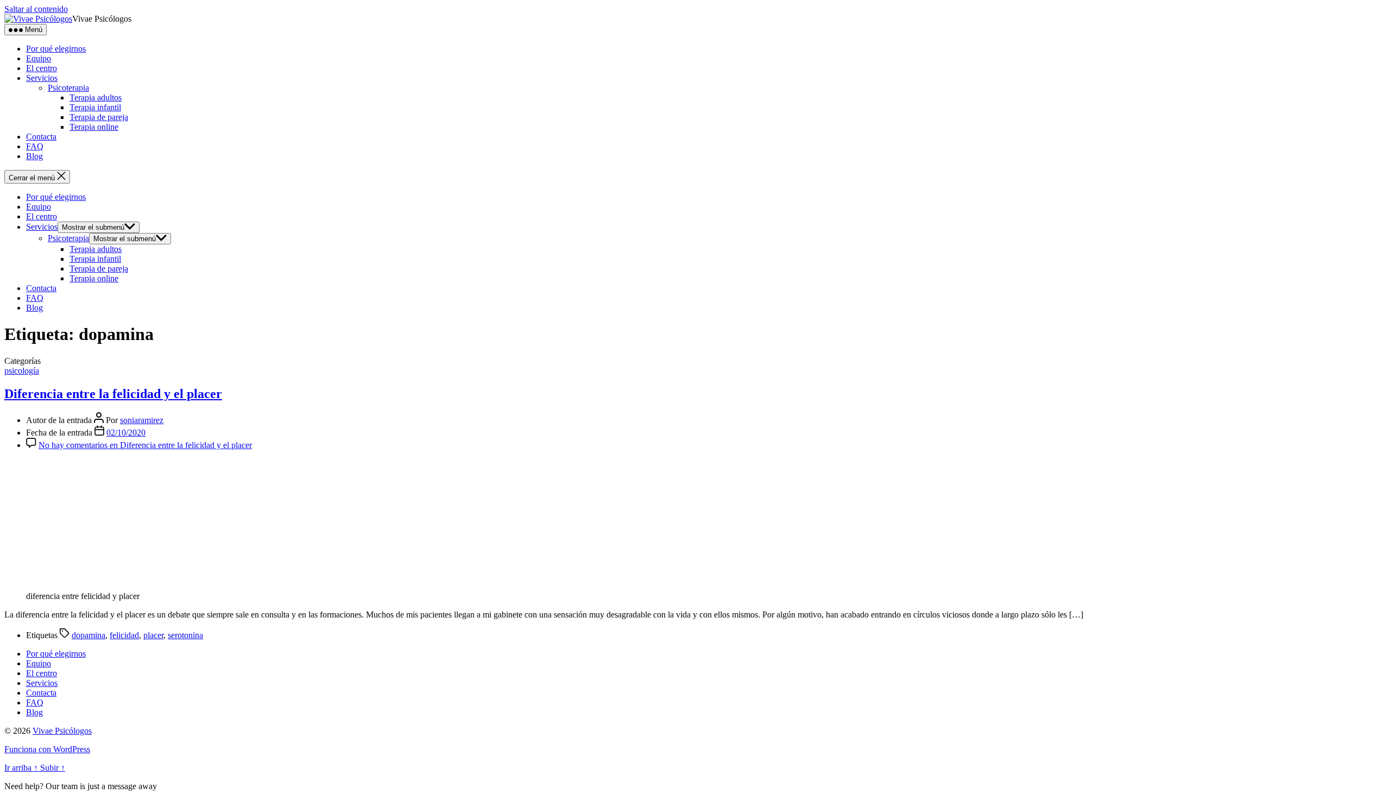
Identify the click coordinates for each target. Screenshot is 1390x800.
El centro (41, 68)
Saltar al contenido (36, 9)
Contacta (41, 136)
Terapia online (94, 126)
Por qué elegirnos (56, 48)
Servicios (42, 78)
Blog (34, 156)
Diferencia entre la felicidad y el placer (113, 394)
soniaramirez (141, 420)
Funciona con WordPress (47, 749)
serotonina (185, 635)
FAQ (34, 146)
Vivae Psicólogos (62, 730)
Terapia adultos (96, 97)
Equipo (38, 58)
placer (153, 635)
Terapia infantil (95, 107)
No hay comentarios (145, 445)
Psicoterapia (68, 87)
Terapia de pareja (99, 117)
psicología (21, 370)
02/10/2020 (126, 432)
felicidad (124, 635)
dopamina (88, 635)
